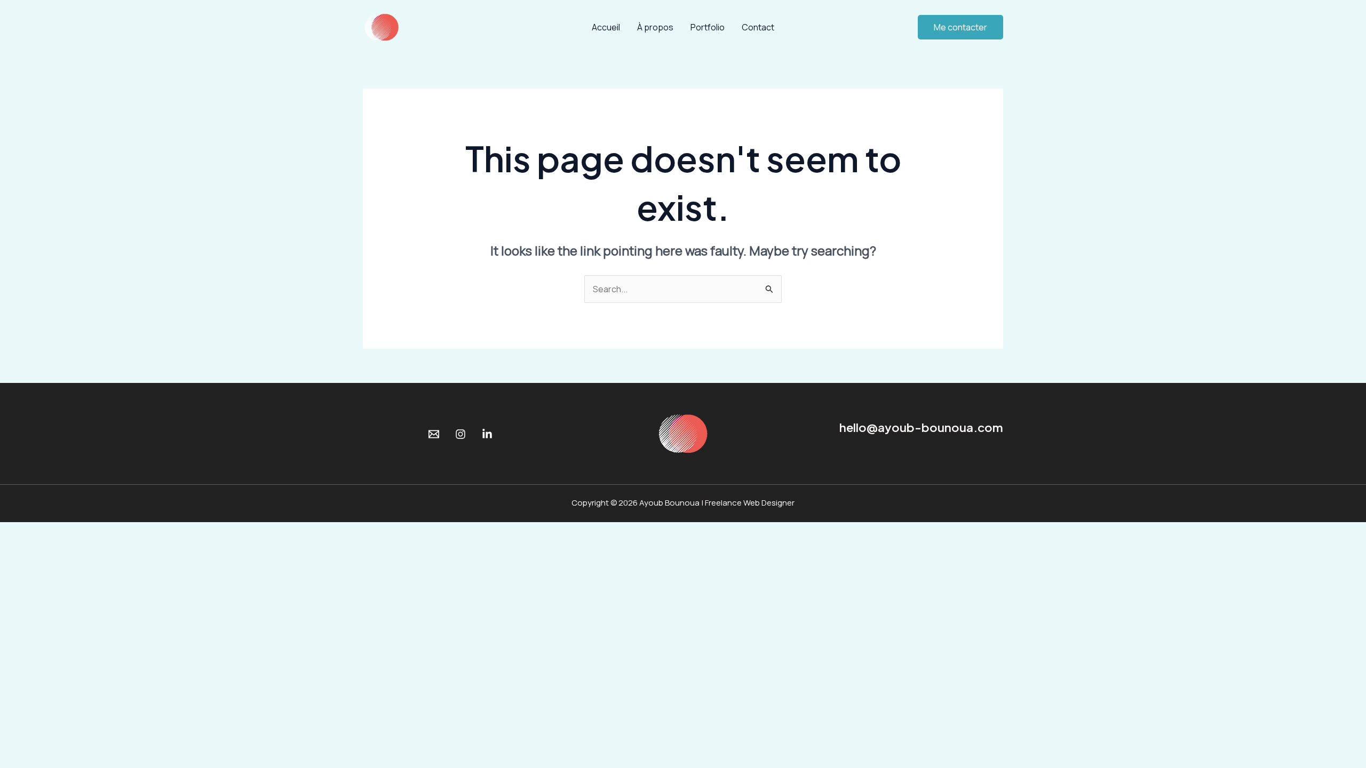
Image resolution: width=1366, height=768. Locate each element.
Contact (758, 27)
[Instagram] (460, 434)
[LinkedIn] (487, 434)
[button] (960, 27)
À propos (655, 27)
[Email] (433, 434)
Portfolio (707, 27)
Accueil (606, 27)
